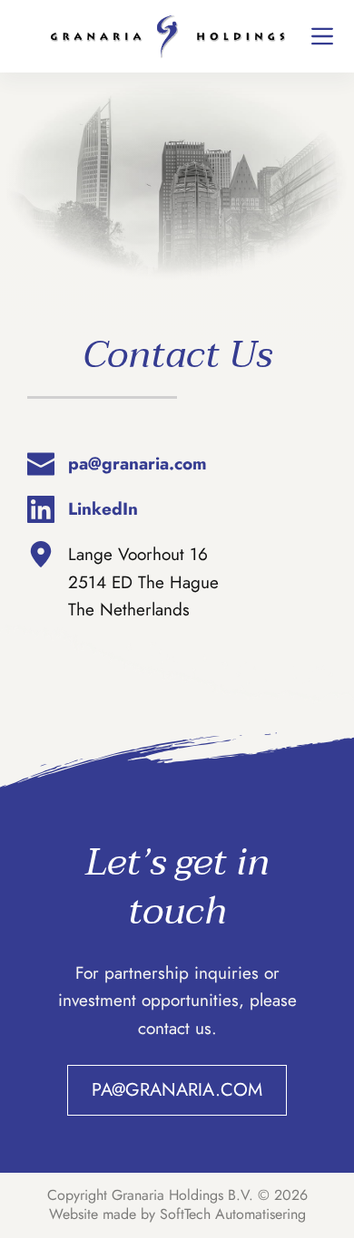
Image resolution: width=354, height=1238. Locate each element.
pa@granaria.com (137, 463)
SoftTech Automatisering (233, 1214)
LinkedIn (103, 509)
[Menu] (322, 36)
